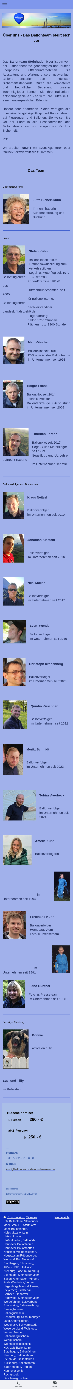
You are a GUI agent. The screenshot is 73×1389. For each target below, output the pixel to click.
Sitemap (31, 1217)
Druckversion (16, 1217)
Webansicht (62, 1217)
